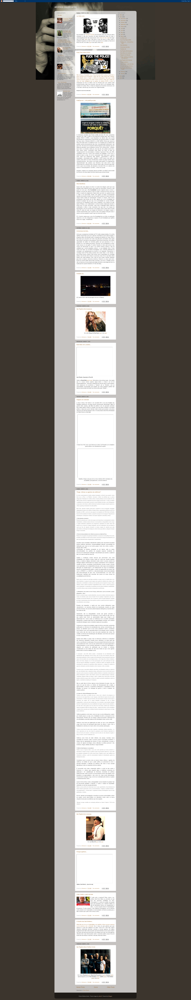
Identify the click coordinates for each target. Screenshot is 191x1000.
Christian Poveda (90, 34)
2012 (121, 16)
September (123, 24)
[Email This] (102, 46)
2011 (121, 76)
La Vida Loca (80, 16)
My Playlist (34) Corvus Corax (66, 65)
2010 (121, 78)
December (123, 18)
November (123, 20)
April (122, 34)
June (122, 30)
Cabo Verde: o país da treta (85, 894)
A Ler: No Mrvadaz (62, 82)
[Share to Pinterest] (108, 46)
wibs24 (100, 996)
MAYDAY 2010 (66, 91)
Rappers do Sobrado (83, 399)
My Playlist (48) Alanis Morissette (67, 31)
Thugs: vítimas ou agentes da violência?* (89, 492)
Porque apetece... (82, 852)
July (122, 28)
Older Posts (111, 987)
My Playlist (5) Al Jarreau (84, 814)
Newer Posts (80, 987)
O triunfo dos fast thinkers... (85, 921)
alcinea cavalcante (65, 6)
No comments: (96, 46)
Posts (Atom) (86, 990)
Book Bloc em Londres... (84, 344)
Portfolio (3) (80, 273)
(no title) (60, 15)
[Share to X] (105, 46)
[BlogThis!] (104, 46)
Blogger (110, 996)
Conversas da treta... (83, 231)
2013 (121, 14)
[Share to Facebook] (107, 46)
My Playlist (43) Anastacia (84, 309)
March (122, 36)
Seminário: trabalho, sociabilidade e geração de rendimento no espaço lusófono (64, 41)
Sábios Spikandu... (62, 73)
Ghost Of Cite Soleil (105, 37)
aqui (86, 39)
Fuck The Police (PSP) (83, 52)
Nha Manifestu (81, 183)
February (123, 71)
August (122, 26)
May (122, 32)
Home (96, 987)
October (123, 22)
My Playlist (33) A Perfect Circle (86, 947)
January (123, 73)
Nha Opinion (61, 55)
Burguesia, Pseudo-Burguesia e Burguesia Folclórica (68, 19)
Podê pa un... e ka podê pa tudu (86, 100)
